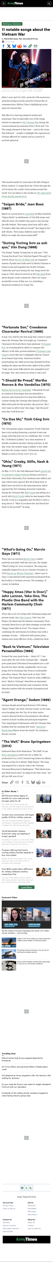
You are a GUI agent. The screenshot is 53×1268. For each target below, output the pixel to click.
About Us (31, 1222)
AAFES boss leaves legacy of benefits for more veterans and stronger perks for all (15, 798)
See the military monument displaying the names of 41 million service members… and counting (25, 931)
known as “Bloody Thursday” (20, 573)
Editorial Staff (8, 1231)
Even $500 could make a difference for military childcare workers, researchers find (17, 871)
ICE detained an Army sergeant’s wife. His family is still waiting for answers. (26, 1076)
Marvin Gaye (29, 559)
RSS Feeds (32, 1211)
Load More (26, 887)
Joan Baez (29, 214)
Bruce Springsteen (10, 755)
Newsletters (32, 1208)
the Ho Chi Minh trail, (25, 260)
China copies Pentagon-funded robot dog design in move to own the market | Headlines (33, 962)
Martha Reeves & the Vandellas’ (16, 390)
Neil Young (30, 492)
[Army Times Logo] (15, 3)
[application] (26, 915)
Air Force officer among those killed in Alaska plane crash (24, 1068)
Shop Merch (32, 1214)
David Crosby (18, 496)
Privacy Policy (8, 1205)
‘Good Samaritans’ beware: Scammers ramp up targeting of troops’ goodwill (16, 833)
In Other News (9, 791)
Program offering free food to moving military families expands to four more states (17, 853)
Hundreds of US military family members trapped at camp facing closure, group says (25, 1094)
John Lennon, (25, 617)
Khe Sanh (40, 274)
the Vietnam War (31, 122)
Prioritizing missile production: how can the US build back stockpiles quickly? (33, 951)
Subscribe (31, 1205)
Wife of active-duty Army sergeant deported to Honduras (22, 1059)
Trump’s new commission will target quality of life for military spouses (18, 816)
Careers (31, 1225)
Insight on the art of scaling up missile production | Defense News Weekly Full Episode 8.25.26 (34, 939)
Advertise (6, 1222)
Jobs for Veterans (34, 1228)
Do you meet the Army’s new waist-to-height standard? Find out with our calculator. (26, 1085)
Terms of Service (9, 1208)
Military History (12, 23)
